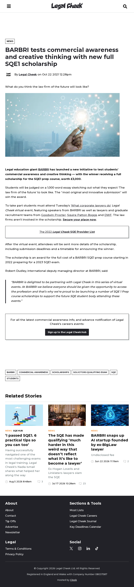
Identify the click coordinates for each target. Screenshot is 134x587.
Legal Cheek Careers (83, 515)
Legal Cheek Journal (83, 521)
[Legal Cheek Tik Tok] (96, 548)
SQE (113, 372)
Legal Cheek (28, 74)
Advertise (11, 526)
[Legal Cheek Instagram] (79, 548)
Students (12, 378)
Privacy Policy (14, 554)
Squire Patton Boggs (82, 215)
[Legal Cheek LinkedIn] (88, 548)
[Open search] (125, 6)
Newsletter (12, 532)
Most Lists (77, 510)
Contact (10, 515)
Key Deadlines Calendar (85, 526)
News (10, 41)
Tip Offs (10, 521)
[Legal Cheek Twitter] (71, 548)
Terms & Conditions (18, 548)
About (9, 510)
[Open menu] (8, 6)
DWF (108, 215)
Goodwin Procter (53, 215)
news (8, 431)
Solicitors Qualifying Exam (90, 372)
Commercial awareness (33, 372)
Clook (73, 580)
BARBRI (43, 169)
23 (84, 483)
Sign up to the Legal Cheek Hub (67, 332)
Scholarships (60, 372)
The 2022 (67, 231)
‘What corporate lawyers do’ (91, 205)
